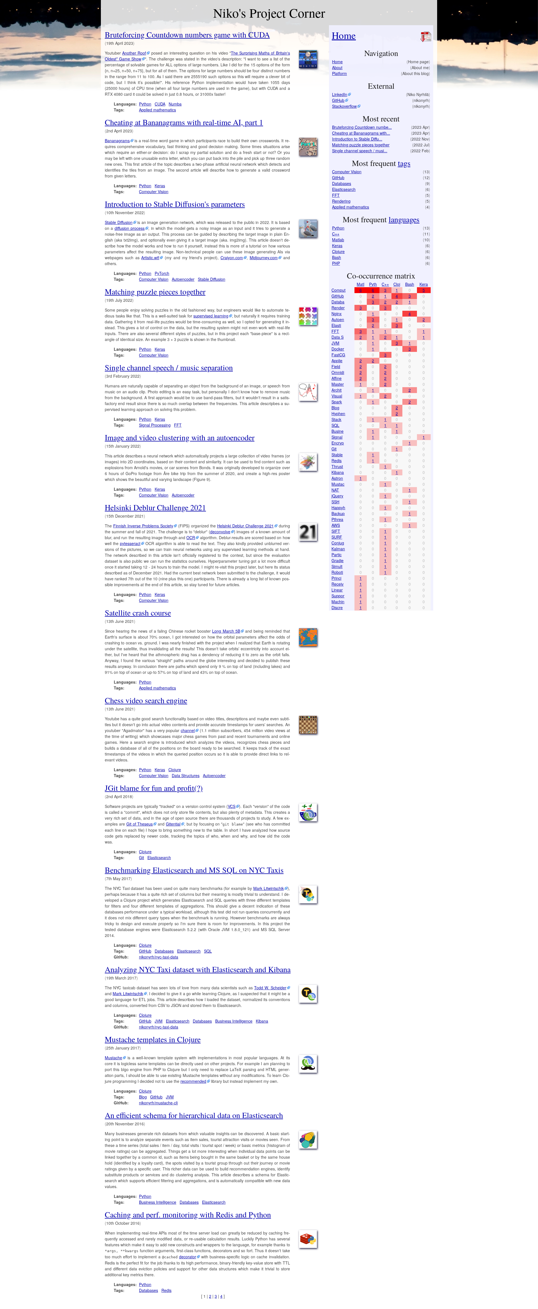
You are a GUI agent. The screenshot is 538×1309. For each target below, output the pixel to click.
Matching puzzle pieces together (155, 291)
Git (141, 857)
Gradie (337, 560)
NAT (335, 490)
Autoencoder (183, 279)
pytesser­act (130, 543)
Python (145, 104)
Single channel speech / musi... (359, 150)
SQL (208, 951)
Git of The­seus (139, 824)
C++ (335, 234)
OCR (190, 537)
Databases (164, 951)
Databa (337, 302)
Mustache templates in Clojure (153, 1039)
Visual (336, 396)
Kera (423, 284)
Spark (336, 402)
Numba (175, 104)
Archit (336, 390)
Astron (337, 478)
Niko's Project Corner (269, 12)
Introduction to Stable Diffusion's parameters (175, 203)
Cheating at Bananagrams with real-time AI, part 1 (184, 122)
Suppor (337, 596)
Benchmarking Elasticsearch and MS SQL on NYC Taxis (194, 869)
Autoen (337, 319)
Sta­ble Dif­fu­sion (119, 222)
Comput (338, 290)
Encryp (337, 443)
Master (337, 384)
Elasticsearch (159, 857)
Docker (337, 349)
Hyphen (338, 413)
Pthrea (337, 519)
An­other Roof (134, 53)
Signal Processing (155, 425)
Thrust (337, 466)
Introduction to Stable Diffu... (357, 139)
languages (404, 219)
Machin (337, 601)
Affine (336, 378)
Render (338, 307)
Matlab (338, 239)
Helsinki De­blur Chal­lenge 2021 (245, 526)
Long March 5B (226, 631)
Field (335, 366)
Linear (337, 590)
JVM (159, 1021)
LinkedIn (339, 94)
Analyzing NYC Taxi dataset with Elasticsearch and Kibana (198, 969)
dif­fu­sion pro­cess (130, 228)
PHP (336, 263)
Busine (337, 431)
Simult (336, 566)
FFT (178, 425)
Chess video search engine (146, 700)
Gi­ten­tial (173, 824)
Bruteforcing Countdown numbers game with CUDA (187, 34)
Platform (339, 73)
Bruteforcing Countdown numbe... (362, 127)
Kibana (262, 1021)
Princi (336, 578)
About (337, 67)
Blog (143, 1097)
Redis (166, 1290)
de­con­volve (220, 531)
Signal (336, 437)
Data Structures (186, 775)
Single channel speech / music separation (169, 367)
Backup (338, 513)
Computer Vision (153, 191)
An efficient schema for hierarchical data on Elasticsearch (194, 1115)
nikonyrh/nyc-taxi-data (158, 957)
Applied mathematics (157, 110)
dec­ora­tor (187, 1256)
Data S (337, 337)
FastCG (338, 354)
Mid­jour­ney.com (264, 257)
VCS (231, 806)
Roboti (337, 572)
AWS (335, 525)
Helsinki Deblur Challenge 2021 (155, 507)
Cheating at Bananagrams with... (361, 133)
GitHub (145, 951)
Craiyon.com (232, 257)
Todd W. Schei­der (270, 987)
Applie (336, 360)
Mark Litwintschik (268, 888)
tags (404, 163)
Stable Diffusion (211, 279)
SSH (335, 501)
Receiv (337, 584)
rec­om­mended (193, 1081)
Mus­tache (113, 1057)
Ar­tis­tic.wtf (150, 257)
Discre (337, 607)
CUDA (160, 104)
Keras (160, 185)
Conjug (337, 543)
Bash (336, 257)
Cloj (396, 284)
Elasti (336, 325)
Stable (337, 454)
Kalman (338, 548)
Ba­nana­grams (117, 140)
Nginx (336, 313)
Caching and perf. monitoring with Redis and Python (188, 1214)
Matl (360, 284)
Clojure (174, 769)
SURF (336, 537)
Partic (336, 554)
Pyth (373, 284)
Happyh (338, 507)
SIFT (335, 531)
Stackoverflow (344, 106)
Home (344, 35)
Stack (336, 419)
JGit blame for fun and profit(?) (154, 787)
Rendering (341, 201)
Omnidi (337, 372)
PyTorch (162, 273)
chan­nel (188, 730)
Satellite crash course (138, 612)
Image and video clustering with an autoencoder (179, 437)
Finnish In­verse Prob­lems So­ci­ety (143, 526)
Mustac (337, 484)
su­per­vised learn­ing (210, 316)
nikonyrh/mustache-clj (158, 1102)
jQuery (337, 496)
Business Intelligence (233, 1021)
